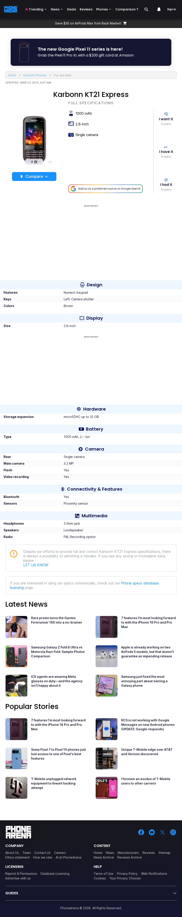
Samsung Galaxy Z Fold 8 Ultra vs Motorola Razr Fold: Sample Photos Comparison (58, 651)
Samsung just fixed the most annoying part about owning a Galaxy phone (144, 681)
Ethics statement (17, 857)
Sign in (171, 9)
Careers (60, 853)
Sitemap (164, 853)
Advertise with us (18, 878)
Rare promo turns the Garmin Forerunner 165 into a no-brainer (56, 620)
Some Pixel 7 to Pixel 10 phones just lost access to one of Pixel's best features (58, 754)
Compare (34, 176)
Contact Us (42, 853)
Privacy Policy (127, 873)
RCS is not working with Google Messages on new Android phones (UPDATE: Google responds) (148, 724)
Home (98, 853)
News (110, 853)
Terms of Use (103, 873)
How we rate (42, 857)
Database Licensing (55, 873)
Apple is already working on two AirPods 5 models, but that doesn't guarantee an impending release (147, 651)
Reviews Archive (129, 857)
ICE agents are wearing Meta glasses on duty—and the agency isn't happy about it (57, 681)
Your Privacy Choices (125, 878)
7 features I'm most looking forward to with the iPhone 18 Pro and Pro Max (148, 622)
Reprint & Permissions (21, 873)
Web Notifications (154, 873)
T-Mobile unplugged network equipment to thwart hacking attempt (53, 783)
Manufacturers (128, 853)
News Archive (104, 857)
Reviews (148, 853)
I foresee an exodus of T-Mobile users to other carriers (145, 781)
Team (26, 853)
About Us (12, 853)
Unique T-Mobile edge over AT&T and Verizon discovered (146, 752)
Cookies (100, 878)
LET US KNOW (35, 565)
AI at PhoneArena (68, 857)
